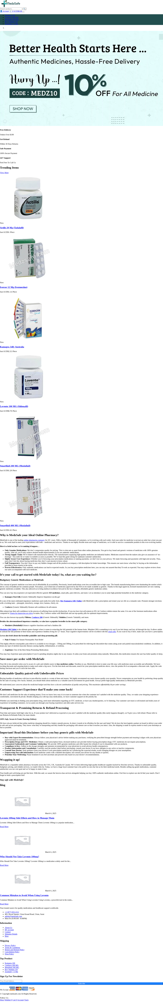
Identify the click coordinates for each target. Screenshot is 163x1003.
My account (9, 930)
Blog (6, 936)
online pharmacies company (34, 540)
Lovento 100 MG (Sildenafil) (14, 406)
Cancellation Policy (12, 952)
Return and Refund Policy (14, 950)
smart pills (112, 632)
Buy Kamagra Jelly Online (71, 601)
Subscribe (81, 983)
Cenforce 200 (37, 617)
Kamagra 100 (10, 15)
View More (4, 173)
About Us (8, 928)
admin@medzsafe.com (13, 916)
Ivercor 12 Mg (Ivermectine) (13, 287)
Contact (8, 932)
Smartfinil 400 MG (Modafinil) (15, 525)
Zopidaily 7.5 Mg (11, 24)
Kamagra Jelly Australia (12, 347)
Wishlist (8, 1000)
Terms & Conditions (12, 948)
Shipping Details (11, 934)
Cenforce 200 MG (12, 17)
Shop (2, 1000)
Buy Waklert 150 (11, 22)
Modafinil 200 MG (12, 20)
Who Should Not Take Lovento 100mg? (19, 856)
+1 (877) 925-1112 (12, 912)
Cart (14, 1000)
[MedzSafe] (10, 6)
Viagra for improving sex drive (21, 613)
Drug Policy (9, 954)
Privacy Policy (10, 945)
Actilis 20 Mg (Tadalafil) (12, 227)
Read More (4, 827)
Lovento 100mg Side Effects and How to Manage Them (27, 818)
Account (20, 1000)
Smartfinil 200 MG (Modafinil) (15, 466)
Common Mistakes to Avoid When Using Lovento (24, 895)
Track (26, 1000)
